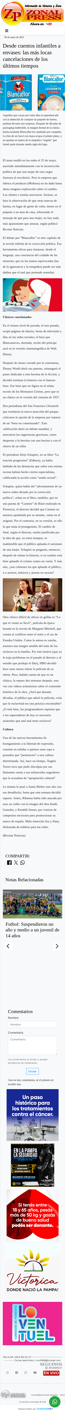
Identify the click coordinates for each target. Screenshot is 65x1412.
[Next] (56, 946)
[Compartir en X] (16, 863)
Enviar (32, 1071)
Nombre (13, 1017)
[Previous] (8, 946)
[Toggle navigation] (7, 30)
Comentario (15, 1032)
